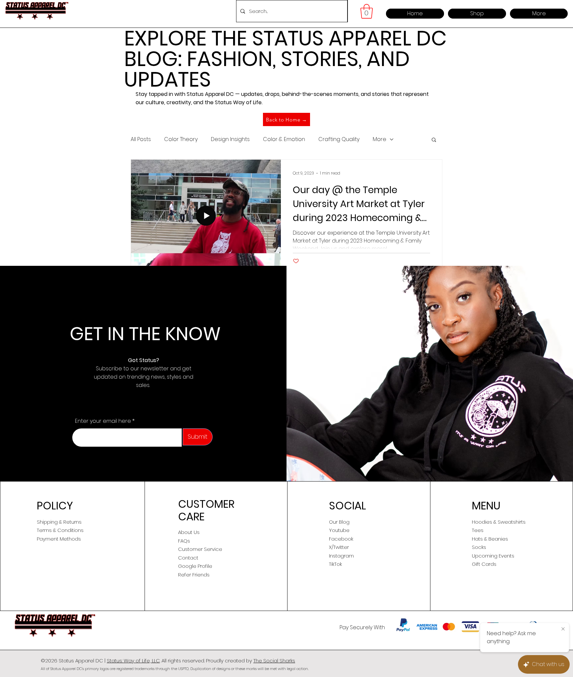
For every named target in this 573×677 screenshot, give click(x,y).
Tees (477, 530)
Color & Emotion (284, 139)
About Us (189, 532)
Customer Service (200, 549)
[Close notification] (563, 629)
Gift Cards (484, 564)
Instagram (341, 555)
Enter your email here (103, 421)
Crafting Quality (338, 139)
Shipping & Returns (59, 521)
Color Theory (181, 139)
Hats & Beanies (490, 538)
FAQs (184, 540)
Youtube (339, 530)
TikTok (335, 564)
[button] (366, 11)
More (379, 139)
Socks (479, 547)
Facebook (341, 538)
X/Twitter (339, 547)
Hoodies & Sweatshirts (499, 521)
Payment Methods (59, 538)
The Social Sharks (274, 660)
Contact (188, 557)
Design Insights (230, 139)
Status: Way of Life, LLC (133, 660)
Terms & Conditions (60, 530)
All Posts (141, 139)
